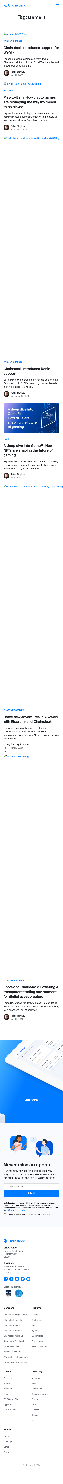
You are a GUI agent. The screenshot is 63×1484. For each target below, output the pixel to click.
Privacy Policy (20, 1210)
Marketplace (37, 1335)
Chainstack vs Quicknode (15, 1314)
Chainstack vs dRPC (13, 1330)
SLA (33, 1420)
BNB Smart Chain (12, 1399)
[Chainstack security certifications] (8, 1297)
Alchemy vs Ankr (11, 1346)
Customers (37, 1320)
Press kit (35, 1409)
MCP (34, 1325)
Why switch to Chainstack (16, 1357)
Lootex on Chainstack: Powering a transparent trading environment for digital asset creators (31, 992)
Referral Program (40, 1346)
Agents (35, 1330)
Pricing (35, 1314)
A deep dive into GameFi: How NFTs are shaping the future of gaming (28, 450)
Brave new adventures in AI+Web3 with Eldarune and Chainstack (31, 719)
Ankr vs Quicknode (12, 1351)
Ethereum (8, 1378)
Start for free (31, 1099)
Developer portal (11, 1441)
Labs (34, 1404)
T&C (8, 1210)
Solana (7, 1383)
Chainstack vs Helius (13, 1335)
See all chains (10, 1409)
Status (7, 1452)
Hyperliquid (9, 1404)
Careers (35, 1399)
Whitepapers (37, 1341)
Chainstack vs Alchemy (14, 1320)
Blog (34, 1383)
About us (36, 1378)
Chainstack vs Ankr (12, 1325)
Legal (6, 1446)
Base (6, 1394)
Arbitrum (8, 1388)
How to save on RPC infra (15, 1362)
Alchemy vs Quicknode (14, 1341)
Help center (9, 1436)
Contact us (37, 1388)
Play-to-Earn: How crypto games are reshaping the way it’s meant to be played (30, 102)
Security (35, 1415)
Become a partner (40, 1394)
